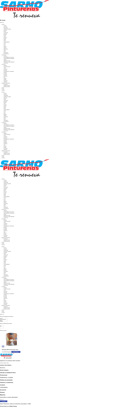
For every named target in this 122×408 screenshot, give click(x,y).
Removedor (5, 80)
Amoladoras (6, 84)
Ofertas (3, 87)
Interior (5, 43)
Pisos (5, 51)
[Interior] (3, 320)
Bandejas (5, 65)
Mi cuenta (2, 20)
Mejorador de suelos (7, 60)
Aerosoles (5, 26)
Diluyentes (5, 33)
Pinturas (3, 24)
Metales (5, 47)
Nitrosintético (6, 116)
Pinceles (5, 78)
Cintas (5, 67)
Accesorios (3, 64)
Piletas (5, 50)
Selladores (5, 149)
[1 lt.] (1, 325)
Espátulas (5, 74)
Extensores (5, 143)
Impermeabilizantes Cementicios (9, 57)
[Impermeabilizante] (3, 319)
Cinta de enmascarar (7, 66)
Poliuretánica (6, 52)
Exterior (5, 38)
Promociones (3, 375)
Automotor (5, 30)
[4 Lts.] (1, 326)
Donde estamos (4, 370)
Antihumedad (6, 27)
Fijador (5, 39)
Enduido (5, 102)
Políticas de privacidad (6, 380)
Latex (5, 45)
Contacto (3, 90)
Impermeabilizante (7, 109)
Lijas (4, 77)
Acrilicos (5, 25)
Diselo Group (13, 406)
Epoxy (5, 36)
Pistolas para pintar (7, 86)
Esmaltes (5, 37)
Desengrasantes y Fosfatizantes (9, 71)
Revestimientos (6, 53)
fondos (5, 40)
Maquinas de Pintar (7, 85)
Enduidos (5, 72)
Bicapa (5, 31)
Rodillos (5, 79)
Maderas (5, 46)
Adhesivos (5, 123)
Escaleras (5, 73)
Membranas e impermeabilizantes (9, 129)
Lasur (5, 44)
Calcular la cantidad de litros (8, 372)
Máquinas (2, 394)
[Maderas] (3, 321)
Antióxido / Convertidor (7, 96)
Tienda (3, 156)
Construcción (6, 32)
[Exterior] (3, 318)
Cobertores (5, 136)
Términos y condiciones (6, 382)
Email (1, 399)
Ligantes (5, 59)
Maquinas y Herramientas (6, 83)
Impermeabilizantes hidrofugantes (9, 58)
